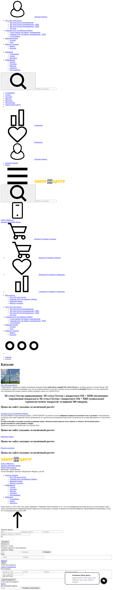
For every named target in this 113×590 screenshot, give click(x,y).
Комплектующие (11, 38)
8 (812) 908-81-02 (7, 220)
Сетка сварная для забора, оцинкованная (25, 32)
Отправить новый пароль (31, 588)
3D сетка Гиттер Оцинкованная (21, 22)
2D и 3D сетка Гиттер (13, 20)
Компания (9, 52)
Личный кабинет (40, 17)
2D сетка (13, 28)
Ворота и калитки (12, 44)
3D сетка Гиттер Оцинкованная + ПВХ (24, 24)
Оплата (12, 62)
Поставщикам (15, 70)
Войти (7, 165)
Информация (10, 60)
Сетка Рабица (15, 36)
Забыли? (4, 561)
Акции (12, 56)
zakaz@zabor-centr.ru (13, 105)
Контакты (13, 58)
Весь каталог (10, 295)
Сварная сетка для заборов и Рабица (19, 30)
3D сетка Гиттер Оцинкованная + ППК (24, 26)
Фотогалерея (10, 103)
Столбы (13, 40)
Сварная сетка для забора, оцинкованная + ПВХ (28, 34)
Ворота (12, 46)
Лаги (11, 42)
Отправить (5, 542)
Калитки (13, 48)
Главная (8, 357)
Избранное (38, 142)
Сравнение (38, 125)
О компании (14, 54)
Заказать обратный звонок (11, 222)
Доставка (13, 64)
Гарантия (13, 68)
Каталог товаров (11, 475)
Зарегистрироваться (8, 567)
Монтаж (13, 66)
